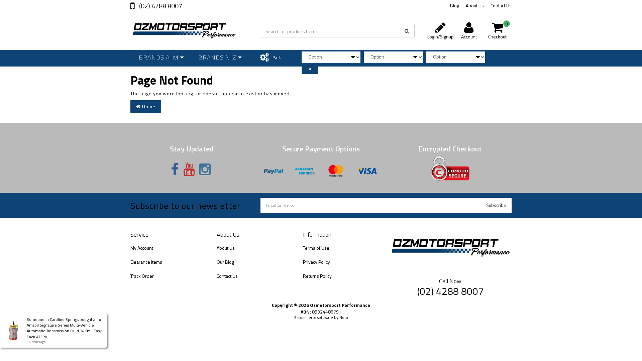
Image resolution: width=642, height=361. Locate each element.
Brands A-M (159, 57)
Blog (454, 5)
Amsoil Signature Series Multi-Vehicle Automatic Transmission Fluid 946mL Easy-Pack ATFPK (65, 331)
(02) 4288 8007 (160, 6)
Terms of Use (316, 247)
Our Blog (225, 261)
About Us (475, 5)
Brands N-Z (218, 57)
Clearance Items (146, 261)
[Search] (407, 31)
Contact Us (501, 5)
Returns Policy (317, 275)
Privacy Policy (316, 261)
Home (148, 106)
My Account (141, 247)
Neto (343, 317)
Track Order (142, 275)
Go (310, 68)
